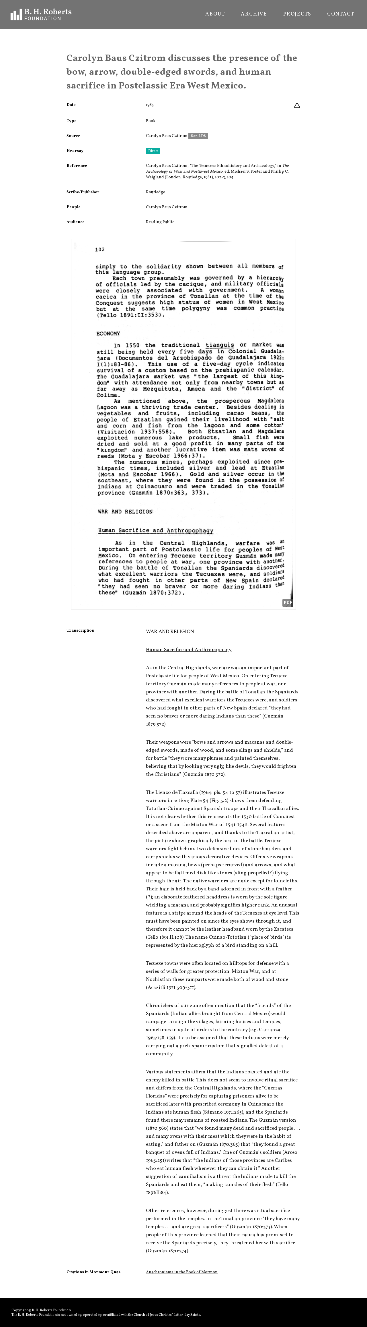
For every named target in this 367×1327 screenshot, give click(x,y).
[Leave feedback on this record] (297, 105)
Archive (254, 14)
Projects (297, 14)
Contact (340, 14)
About (215, 14)
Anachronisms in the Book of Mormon (182, 1272)
